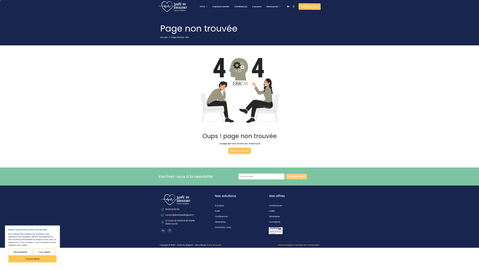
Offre (202, 6)
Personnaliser (20, 252)
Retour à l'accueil (239, 150)
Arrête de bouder (214, 245)
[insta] (169, 231)
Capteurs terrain (220, 6)
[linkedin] (163, 231)
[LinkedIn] (288, 6)
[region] (32, 245)
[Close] (57, 227)
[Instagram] (294, 6)
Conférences (240, 6)
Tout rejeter (44, 252)
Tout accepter (32, 259)
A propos (256, 6)
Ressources (272, 6)
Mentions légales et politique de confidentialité (298, 245)
